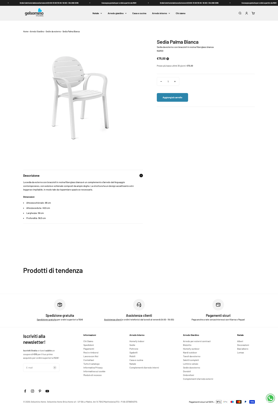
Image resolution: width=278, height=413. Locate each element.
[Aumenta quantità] (175, 81)
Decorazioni (243, 345)
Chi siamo (180, 13)
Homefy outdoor (191, 349)
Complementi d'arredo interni (144, 368)
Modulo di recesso (92, 375)
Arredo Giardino (37, 31)
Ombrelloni (188, 375)
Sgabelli (133, 352)
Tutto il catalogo (91, 364)
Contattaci (88, 360)
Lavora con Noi (90, 356)
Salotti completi (191, 360)
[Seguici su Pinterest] (40, 391)
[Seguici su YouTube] (47, 391)
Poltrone (133, 349)
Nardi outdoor (190, 352)
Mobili (132, 356)
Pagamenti (88, 349)
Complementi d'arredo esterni (198, 379)
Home (26, 31)
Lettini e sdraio (190, 364)
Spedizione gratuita (46, 319)
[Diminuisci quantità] (161, 81)
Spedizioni (88, 345)
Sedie (132, 345)
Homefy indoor (136, 341)
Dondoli (187, 371)
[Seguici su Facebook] (25, 391)
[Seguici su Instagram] (32, 391)
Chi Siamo (88, 341)
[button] (167, 59)
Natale (96, 13)
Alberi (240, 341)
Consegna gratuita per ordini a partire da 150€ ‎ (115, 3)
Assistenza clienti (113, 319)
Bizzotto (187, 345)
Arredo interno (159, 13)
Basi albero (242, 349)
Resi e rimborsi (90, 352)
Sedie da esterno (53, 31)
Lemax (240, 352)
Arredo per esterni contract (197, 341)
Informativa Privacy (93, 368)
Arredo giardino (116, 13)
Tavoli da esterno (191, 356)
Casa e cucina (139, 13)
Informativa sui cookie (94, 371)
